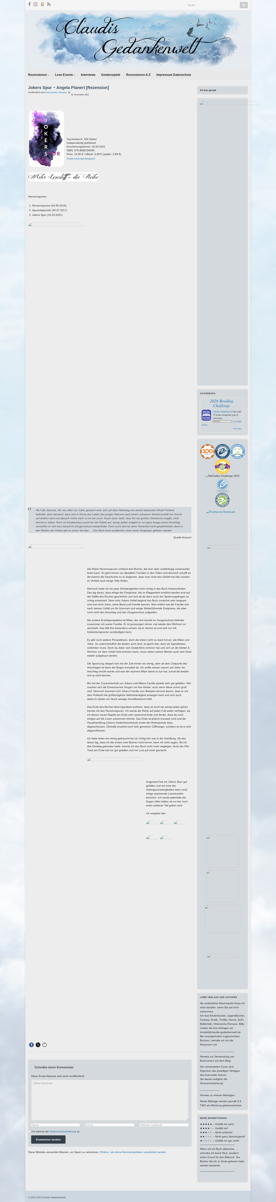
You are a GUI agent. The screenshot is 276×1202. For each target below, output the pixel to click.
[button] (31, 1044)
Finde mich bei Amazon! (81, 158)
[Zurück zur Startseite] (138, 40)
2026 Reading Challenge (221, 403)
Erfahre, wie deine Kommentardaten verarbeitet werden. (133, 1152)
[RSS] (49, 3)
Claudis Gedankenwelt (223, 411)
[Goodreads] (42, 3)
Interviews (88, 74)
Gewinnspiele (110, 74)
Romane (62, 92)
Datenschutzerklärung (63, 1131)
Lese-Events (64, 74)
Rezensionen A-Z (138, 74)
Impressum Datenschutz (173, 74)
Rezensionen (38, 74)
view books (237, 428)
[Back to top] (267, 1193)
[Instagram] (35, 3)
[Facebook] (29, 3)
